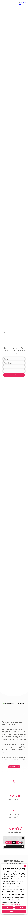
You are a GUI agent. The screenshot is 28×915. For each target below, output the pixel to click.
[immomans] (23, 5)
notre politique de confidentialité (11, 904)
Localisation (8, 367)
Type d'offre (6, 358)
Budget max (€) (8, 371)
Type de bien (6, 362)
